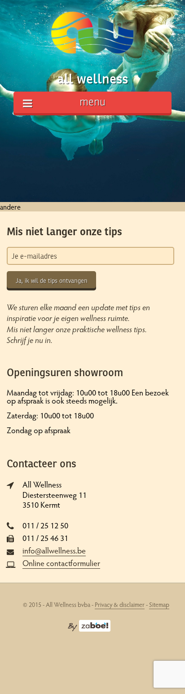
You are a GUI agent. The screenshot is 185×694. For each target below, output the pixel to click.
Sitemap (159, 604)
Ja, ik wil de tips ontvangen (52, 280)
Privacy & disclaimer (120, 604)
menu (92, 102)
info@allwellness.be (54, 550)
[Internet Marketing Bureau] (89, 624)
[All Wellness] (92, 36)
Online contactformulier (61, 562)
